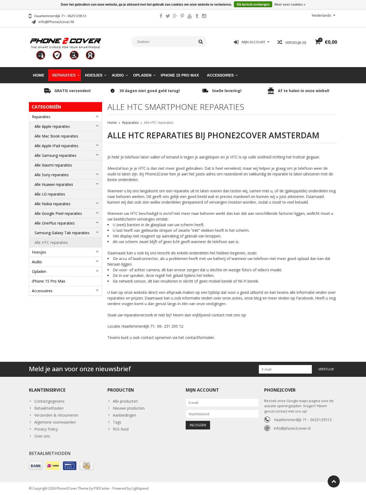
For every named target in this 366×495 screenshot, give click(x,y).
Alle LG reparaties (50, 194)
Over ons (42, 436)
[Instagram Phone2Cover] (204, 17)
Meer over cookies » (289, 4)
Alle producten (125, 401)
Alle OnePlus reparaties (55, 223)
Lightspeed (140, 488)
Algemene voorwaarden (55, 422)
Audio (118, 75)
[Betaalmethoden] (36, 465)
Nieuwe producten (129, 408)
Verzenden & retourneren (56, 415)
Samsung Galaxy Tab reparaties (62, 232)
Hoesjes (93, 75)
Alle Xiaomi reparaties (53, 165)
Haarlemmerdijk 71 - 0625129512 (303, 419)
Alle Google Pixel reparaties (58, 213)
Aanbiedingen (124, 415)
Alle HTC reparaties (51, 242)
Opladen (142, 75)
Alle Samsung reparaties (55, 155)
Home (38, 75)
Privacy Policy (46, 429)
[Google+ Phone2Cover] (175, 17)
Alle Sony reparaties (52, 174)
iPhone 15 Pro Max (180, 75)
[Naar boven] (334, 481)
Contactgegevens (49, 401)
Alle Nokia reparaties (52, 203)
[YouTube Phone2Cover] (190, 17)
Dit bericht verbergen (253, 4)
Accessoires (220, 75)
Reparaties (64, 75)
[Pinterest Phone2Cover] (182, 17)
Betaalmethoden (49, 408)
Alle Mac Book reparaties (56, 136)
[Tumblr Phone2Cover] (197, 17)
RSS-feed (121, 429)
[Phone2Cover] (65, 48)
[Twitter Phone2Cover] (168, 17)
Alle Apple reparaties (52, 126)
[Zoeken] (201, 41)
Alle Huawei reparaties (54, 184)
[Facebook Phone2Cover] (161, 17)
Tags (117, 422)
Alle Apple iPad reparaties (57, 145)
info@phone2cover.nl (292, 428)
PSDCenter (102, 488)
